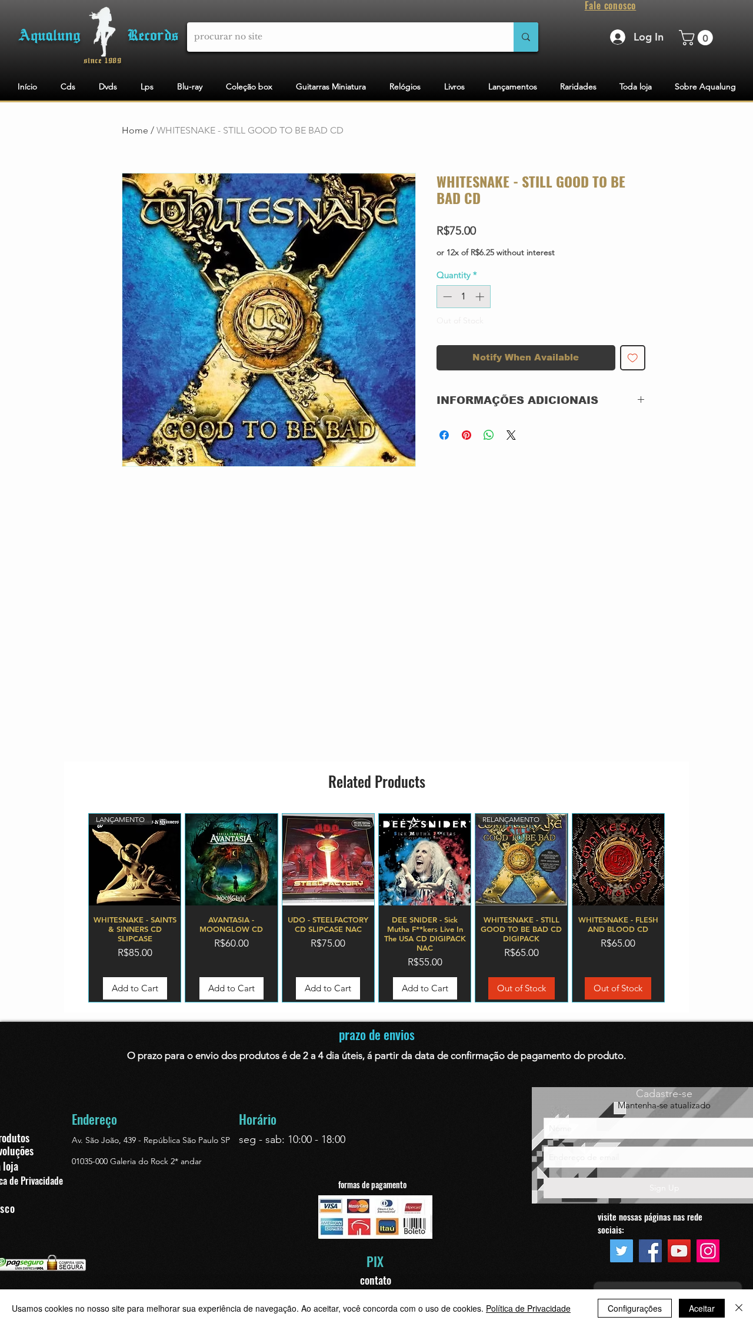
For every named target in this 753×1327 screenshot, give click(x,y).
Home (135, 130)
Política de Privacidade (528, 1308)
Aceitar (702, 1308)
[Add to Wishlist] (632, 357)
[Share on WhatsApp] (489, 435)
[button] (698, 37)
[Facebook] (650, 1250)
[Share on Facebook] (444, 435)
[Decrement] (446, 296)
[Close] (739, 1308)
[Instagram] (708, 1250)
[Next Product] (682, 908)
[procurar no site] (526, 37)
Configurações (635, 1308)
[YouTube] (679, 1250)
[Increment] (481, 296)
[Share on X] (511, 435)
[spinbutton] (463, 296)
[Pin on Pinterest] (466, 435)
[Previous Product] (71, 908)
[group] (376, 908)
